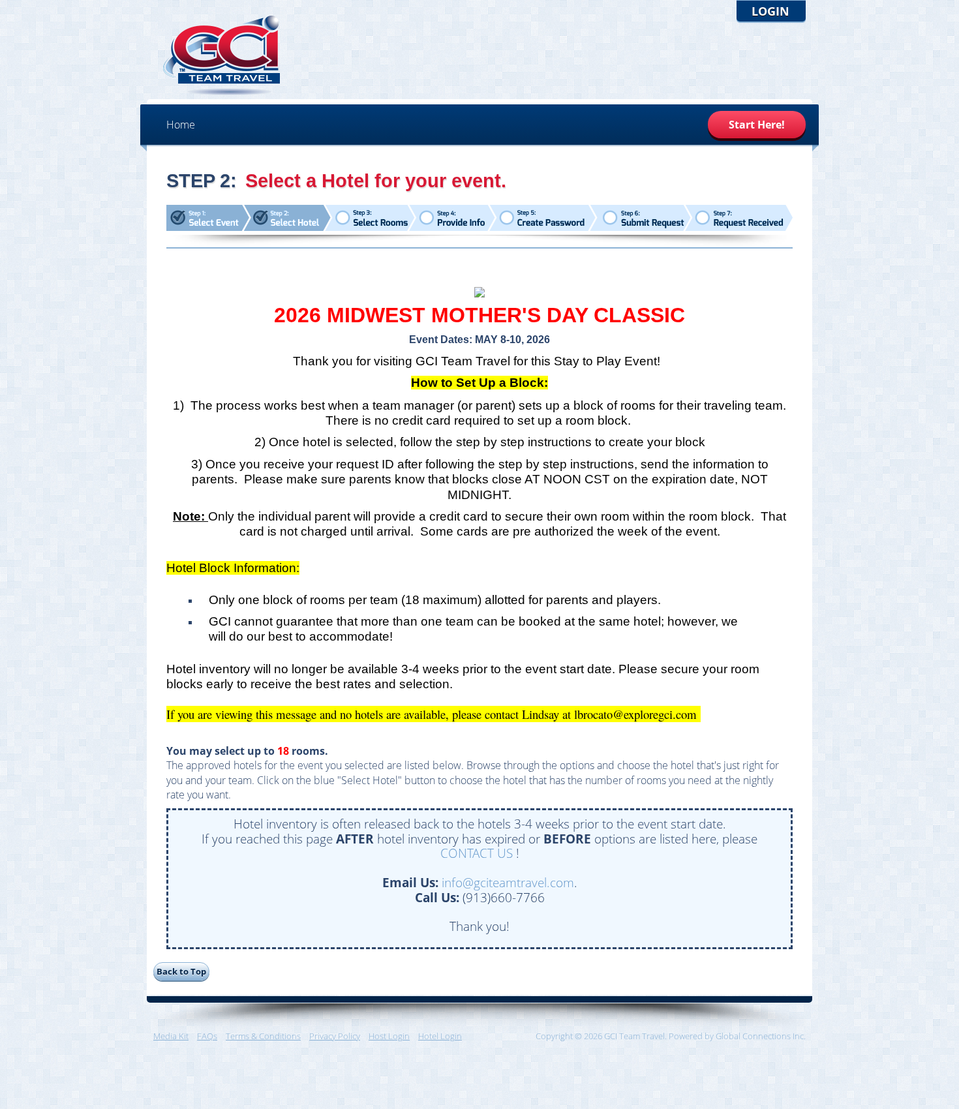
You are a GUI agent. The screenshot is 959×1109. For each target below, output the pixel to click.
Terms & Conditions (263, 1036)
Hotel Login (440, 1036)
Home (180, 124)
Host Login (389, 1036)
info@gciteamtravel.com (508, 882)
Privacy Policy (334, 1036)
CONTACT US (476, 853)
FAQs (207, 1036)
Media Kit (171, 1036)
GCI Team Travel (222, 55)
